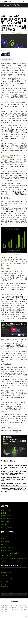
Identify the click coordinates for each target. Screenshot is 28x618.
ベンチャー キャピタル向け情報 (10, 553)
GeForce (19, 430)
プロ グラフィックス (19, 5)
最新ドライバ (17, 396)
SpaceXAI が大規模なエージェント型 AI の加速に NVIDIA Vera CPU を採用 (13, 484)
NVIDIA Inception (6, 550)
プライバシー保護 (16, 605)
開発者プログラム (6, 544)
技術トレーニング (6, 556)
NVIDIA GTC (4, 584)
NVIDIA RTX (12, 432)
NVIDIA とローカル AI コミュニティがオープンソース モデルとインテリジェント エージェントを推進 (14, 489)
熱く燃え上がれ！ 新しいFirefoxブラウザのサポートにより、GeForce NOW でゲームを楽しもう (14, 467)
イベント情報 (4, 581)
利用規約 (14, 607)
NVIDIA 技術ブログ (6, 573)
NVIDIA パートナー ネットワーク (10, 547)
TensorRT (19, 432)
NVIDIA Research (5, 518)
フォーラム (4, 536)
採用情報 (3, 539)
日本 (26, 616)
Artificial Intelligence (10, 430)
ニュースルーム (5, 570)
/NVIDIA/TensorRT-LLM (7, 259)
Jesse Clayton (18, 33)
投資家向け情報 (5, 521)
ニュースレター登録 (6, 578)
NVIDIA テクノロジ (6, 516)
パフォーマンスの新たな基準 (13, 191)
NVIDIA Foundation (6, 527)
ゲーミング (7, 5)
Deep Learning (12, 427)
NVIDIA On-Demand (6, 587)
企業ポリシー (7, 609)
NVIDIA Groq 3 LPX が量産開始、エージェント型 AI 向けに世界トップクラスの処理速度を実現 (14, 479)
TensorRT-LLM (20, 113)
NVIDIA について (5, 510)
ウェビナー (4, 575)
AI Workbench (5, 155)
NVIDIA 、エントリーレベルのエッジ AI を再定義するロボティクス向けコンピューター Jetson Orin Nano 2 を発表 (13, 473)
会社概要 (3, 513)
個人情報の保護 (5, 605)
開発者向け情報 (5, 541)
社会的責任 (4, 524)
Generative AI (5, 432)
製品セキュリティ (17, 609)
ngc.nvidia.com (17, 263)
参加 (13, 177)
